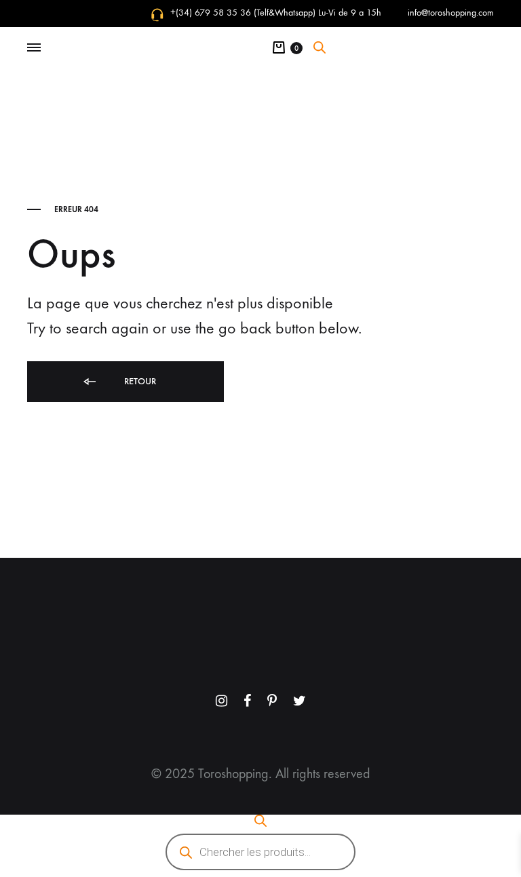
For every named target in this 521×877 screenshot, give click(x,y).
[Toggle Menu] (34, 48)
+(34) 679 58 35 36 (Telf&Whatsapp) (242, 12)
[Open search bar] (319, 47)
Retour (138, 381)
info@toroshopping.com (451, 12)
